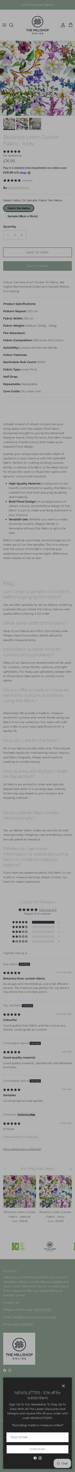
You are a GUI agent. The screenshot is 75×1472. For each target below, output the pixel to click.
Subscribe (38, 1449)
